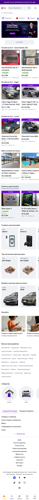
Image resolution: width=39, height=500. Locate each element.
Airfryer (31, 358)
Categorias (8, 18)
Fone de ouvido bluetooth (25, 366)
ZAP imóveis (19, 463)
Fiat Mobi (33, 355)
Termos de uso (19, 445)
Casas (3, 430)
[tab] (9, 411)
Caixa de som (14, 362)
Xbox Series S (5, 369)
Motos (3, 423)
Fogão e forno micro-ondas (9, 366)
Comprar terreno (6, 376)
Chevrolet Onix (5, 347)
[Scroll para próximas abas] (36, 411)
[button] (19, 8)
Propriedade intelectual (19, 451)
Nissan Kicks (25, 355)
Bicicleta (13, 369)
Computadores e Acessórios (11, 426)
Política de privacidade (19, 448)
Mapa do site (19, 454)
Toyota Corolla (17, 355)
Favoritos (22, 18)
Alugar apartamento (7, 373)
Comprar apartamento (23, 369)
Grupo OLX (19, 460)
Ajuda (19, 440)
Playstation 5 (5, 362)
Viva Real (19, 465)
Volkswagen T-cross (25, 347)
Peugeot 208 (15, 347)
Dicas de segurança (19, 443)
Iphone (14, 358)
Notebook (22, 362)
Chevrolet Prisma (6, 355)
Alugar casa (27, 373)
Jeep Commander (6, 351)
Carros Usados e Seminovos (11, 420)
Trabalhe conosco (19, 457)
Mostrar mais (21, 434)
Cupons (32, 18)
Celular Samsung (22, 358)
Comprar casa (19, 373)
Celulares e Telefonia (8, 417)
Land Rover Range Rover (20, 351)
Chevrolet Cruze (6, 358)
